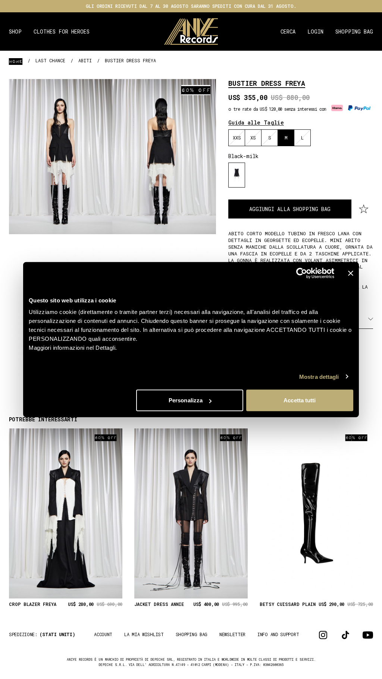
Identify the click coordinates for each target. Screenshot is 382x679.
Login (315, 31)
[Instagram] (323, 635)
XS (253, 138)
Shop (15, 31)
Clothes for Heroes (62, 31)
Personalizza (186, 400)
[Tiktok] (345, 635)
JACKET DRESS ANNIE (159, 604)
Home (15, 61)
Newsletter (232, 634)
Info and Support (278, 634)
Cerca (288, 31)
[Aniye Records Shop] (191, 31)
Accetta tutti (300, 400)
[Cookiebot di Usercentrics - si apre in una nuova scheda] (301, 273)
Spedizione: (42, 634)
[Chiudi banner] (350, 273)
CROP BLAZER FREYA (32, 604)
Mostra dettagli (319, 376)
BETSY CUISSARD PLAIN (288, 604)
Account (103, 634)
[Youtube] (368, 635)
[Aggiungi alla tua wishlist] (363, 209)
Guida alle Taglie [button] (256, 122)
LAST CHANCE (50, 60)
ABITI (85, 60)
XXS (237, 138)
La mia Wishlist (144, 634)
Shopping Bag (354, 31)
